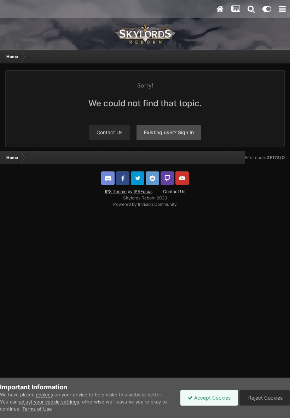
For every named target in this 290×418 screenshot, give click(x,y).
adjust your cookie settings (49, 402)
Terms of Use (37, 409)
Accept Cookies (212, 398)
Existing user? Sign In (169, 132)
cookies (44, 394)
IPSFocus (143, 191)
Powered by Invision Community (145, 204)
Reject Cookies (265, 398)
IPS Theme (116, 191)
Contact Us (109, 132)
